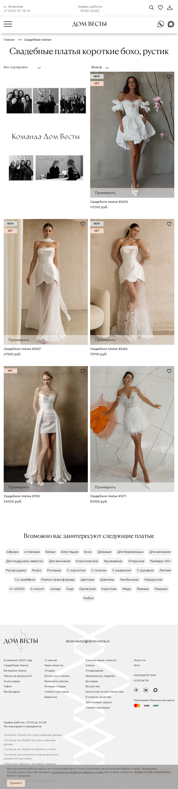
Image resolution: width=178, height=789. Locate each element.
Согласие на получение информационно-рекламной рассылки (31, 756)
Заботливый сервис (99, 702)
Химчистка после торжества (104, 691)
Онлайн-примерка (98, 707)
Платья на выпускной (18, 676)
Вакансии (50, 697)
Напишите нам (145, 675)
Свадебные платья (16, 665)
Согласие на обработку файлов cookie (30, 749)
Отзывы (49, 670)
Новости (140, 660)
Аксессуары (12, 681)
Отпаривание (94, 670)
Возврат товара (55, 686)
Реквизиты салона (56, 681)
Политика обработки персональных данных (33, 735)
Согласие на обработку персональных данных (30, 742)
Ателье (90, 665)
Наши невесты (53, 665)
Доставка (92, 681)
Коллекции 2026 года (18, 660)
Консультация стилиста (101, 660)
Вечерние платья (15, 670)
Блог (137, 665)
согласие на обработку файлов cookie (77, 772)
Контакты (141, 680)
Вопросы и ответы (56, 676)
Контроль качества (98, 697)
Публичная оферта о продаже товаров (30, 763)
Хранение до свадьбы (100, 676)
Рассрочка (93, 686)
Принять (16, 783)
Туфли (8, 686)
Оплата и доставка (56, 691)
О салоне (50, 660)
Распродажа (12, 691)
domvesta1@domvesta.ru (88, 641)
